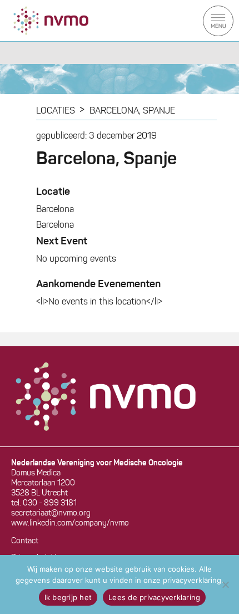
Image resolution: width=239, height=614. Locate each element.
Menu (218, 21)
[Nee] (225, 584)
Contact (24, 541)
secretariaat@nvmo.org (51, 513)
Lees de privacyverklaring (154, 597)
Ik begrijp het (68, 597)
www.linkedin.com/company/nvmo (70, 523)
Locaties (55, 111)
